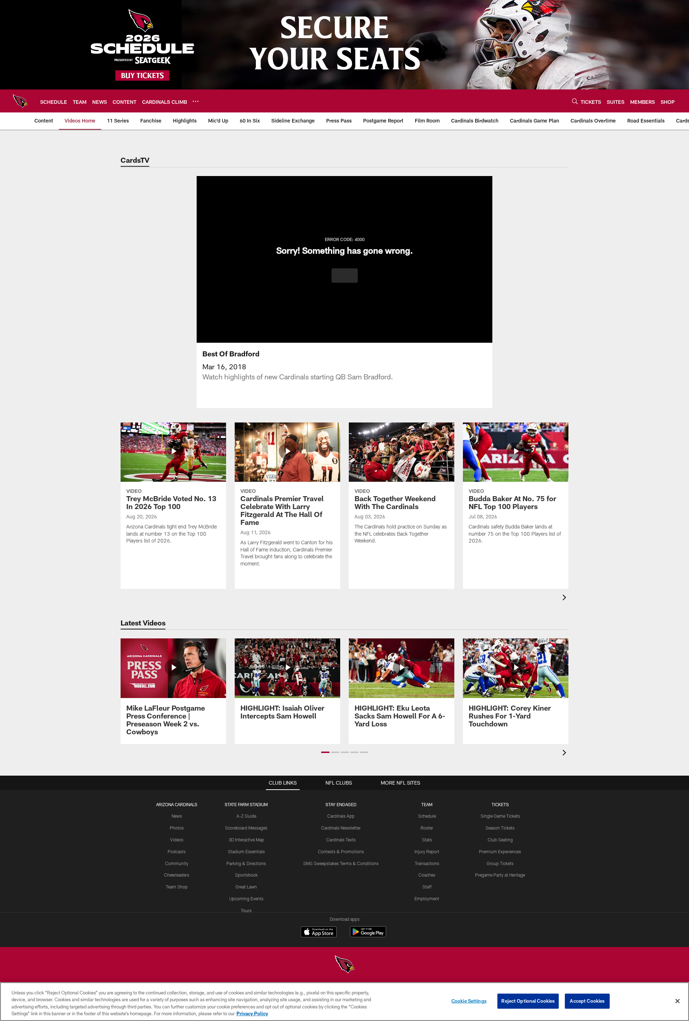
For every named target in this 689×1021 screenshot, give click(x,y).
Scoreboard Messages (246, 827)
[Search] (575, 101)
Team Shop (177, 886)
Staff (427, 886)
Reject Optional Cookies (528, 1001)
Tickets (500, 804)
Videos (176, 839)
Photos (177, 827)
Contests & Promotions (341, 851)
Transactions (427, 863)
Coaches (426, 874)
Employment (426, 898)
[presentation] (565, 598)
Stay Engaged (340, 804)
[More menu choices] (195, 101)
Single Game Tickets (500, 815)
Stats (427, 839)
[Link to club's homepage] (20, 101)
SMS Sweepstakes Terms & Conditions (341, 863)
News (177, 815)
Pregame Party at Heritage (500, 874)
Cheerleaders (176, 874)
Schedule (427, 815)
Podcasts (177, 851)
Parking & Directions (246, 863)
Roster (427, 827)
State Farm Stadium (246, 804)
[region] (344, 1001)
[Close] (677, 1001)
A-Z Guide (246, 815)
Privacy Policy (252, 1013)
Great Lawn (246, 886)
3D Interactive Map (246, 839)
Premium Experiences (500, 851)
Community (176, 863)
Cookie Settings (469, 1001)
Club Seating (500, 839)
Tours (246, 910)
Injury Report (426, 851)
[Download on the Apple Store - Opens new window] (318, 933)
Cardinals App (341, 815)
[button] (345, 275)
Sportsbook (246, 874)
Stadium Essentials (246, 851)
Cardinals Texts (341, 839)
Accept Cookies (587, 1001)
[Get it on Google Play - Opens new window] (368, 935)
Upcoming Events (246, 898)
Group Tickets (500, 863)
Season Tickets (500, 827)
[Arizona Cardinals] (344, 965)
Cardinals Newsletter (341, 827)
